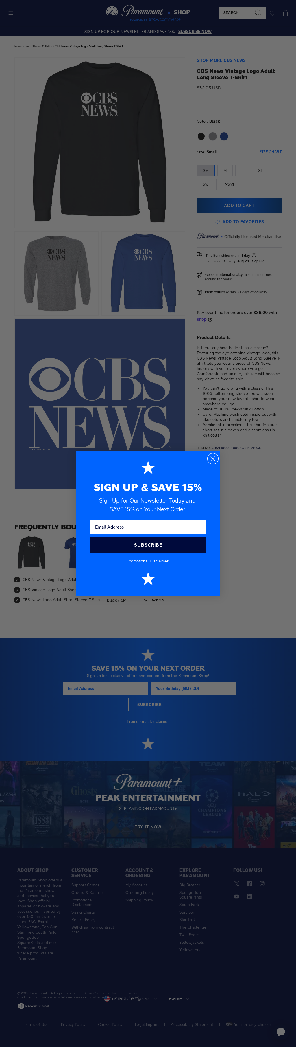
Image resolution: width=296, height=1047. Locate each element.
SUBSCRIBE (148, 545)
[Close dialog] (213, 459)
